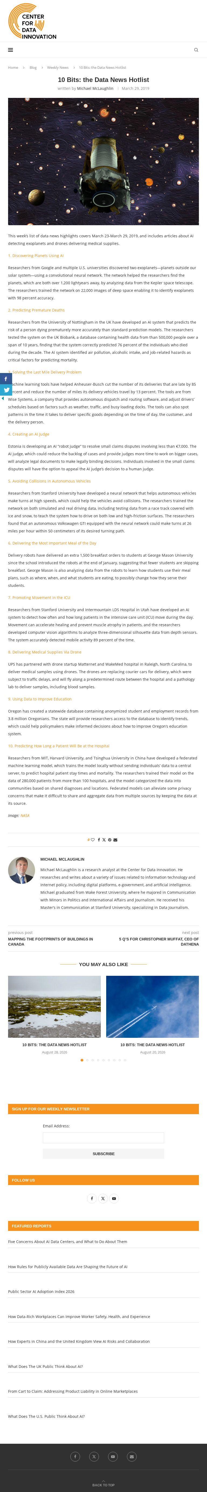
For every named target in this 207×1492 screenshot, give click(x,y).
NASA (24, 815)
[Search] (196, 50)
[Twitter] (94, 1457)
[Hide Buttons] (2, 398)
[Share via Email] (115, 839)
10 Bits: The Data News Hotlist (54, 1045)
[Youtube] (113, 1457)
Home (13, 67)
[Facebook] (75, 1457)
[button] (15, 1018)
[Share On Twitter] (6, 390)
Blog (33, 67)
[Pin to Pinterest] (109, 839)
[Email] (132, 1457)
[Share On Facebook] (6, 378)
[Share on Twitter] (104, 839)
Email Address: (56, 1125)
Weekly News (57, 67)
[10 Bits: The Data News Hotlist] (54, 1007)
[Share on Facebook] (99, 839)
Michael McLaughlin (95, 88)
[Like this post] (93, 839)
